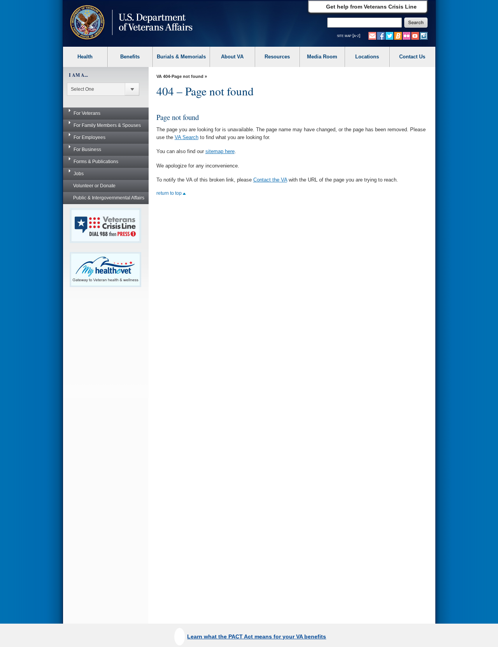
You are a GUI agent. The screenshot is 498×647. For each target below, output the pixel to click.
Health (85, 57)
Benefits (130, 57)
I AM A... (78, 75)
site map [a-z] (348, 35)
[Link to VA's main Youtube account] (415, 35)
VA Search (186, 137)
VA (159, 76)
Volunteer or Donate (94, 186)
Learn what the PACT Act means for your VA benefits (256, 636)
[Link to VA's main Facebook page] (381, 35)
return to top (169, 193)
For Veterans (87, 113)
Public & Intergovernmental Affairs (108, 198)
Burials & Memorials (181, 57)
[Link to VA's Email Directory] (372, 35)
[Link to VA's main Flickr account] (406, 35)
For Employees (89, 137)
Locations (367, 57)
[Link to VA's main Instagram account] (423, 35)
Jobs (79, 173)
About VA (232, 57)
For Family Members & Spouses (107, 125)
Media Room (322, 57)
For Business (87, 149)
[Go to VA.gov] (129, 23)
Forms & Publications (96, 161)
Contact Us (412, 57)
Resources (277, 57)
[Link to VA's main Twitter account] (389, 35)
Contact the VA (270, 180)
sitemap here (220, 151)
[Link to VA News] (398, 35)
